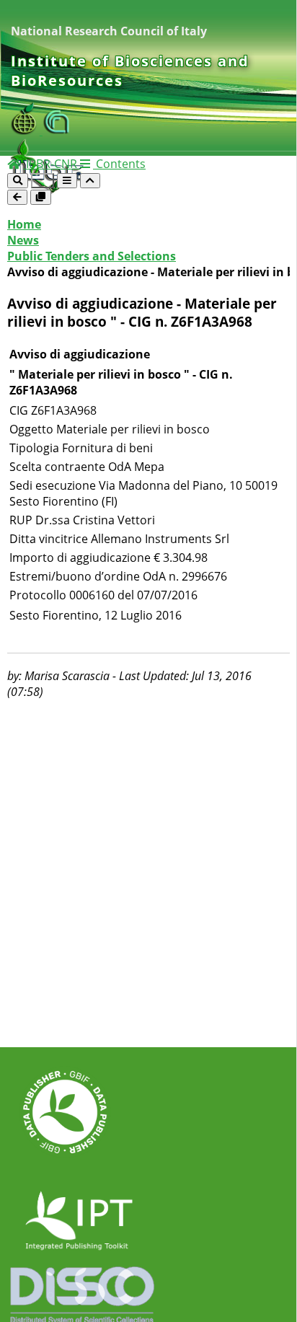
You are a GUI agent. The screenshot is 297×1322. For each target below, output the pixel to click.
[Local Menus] (40, 197)
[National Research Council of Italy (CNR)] (57, 130)
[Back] (17, 197)
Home (24, 224)
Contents (119, 164)
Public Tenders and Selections (91, 256)
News (23, 240)
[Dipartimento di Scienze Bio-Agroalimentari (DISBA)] (27, 130)
